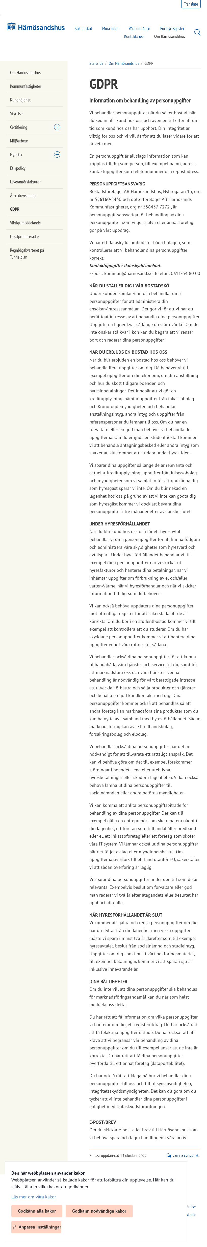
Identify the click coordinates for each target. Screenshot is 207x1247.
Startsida (96, 63)
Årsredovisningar (23, 195)
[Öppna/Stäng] (57, 127)
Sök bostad (83, 28)
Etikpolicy (17, 168)
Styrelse (16, 113)
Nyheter (16, 154)
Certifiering (18, 127)
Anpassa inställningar (40, 1227)
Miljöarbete (19, 141)
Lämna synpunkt (185, 1155)
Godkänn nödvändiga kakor (99, 1211)
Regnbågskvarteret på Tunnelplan (27, 253)
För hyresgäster (172, 28)
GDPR (14, 209)
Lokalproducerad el (25, 236)
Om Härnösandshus (169, 36)
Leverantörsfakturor (25, 182)
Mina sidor (110, 28)
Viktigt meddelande (25, 223)
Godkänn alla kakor (37, 1211)
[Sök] (195, 32)
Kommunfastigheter (25, 86)
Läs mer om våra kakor (33, 1197)
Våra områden (139, 28)
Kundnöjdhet (20, 100)
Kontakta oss (134, 36)
